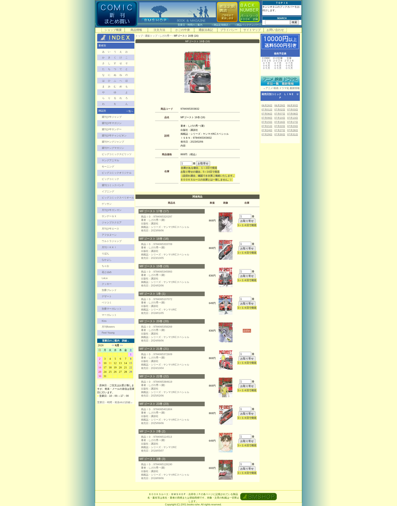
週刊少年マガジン (112, 123)
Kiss (104, 321)
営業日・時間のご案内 (194, 24)
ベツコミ (107, 302)
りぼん (105, 253)
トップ (139, 35)
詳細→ (125, 340)
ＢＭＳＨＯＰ (178, 494)
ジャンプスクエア (112, 222)
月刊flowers (108, 326)
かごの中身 (182, 29)
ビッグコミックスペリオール (118, 197)
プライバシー (229, 29)
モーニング (108, 166)
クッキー (107, 283)
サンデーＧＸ (109, 216)
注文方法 (159, 29)
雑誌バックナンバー (248, 24)
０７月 (266, 63)
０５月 (266, 68)
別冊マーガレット (112, 308)
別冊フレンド (109, 290)
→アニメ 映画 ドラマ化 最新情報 (280, 88)
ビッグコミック (110, 179)
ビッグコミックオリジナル (117, 172)
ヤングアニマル (110, 160)
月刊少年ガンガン (112, 210)
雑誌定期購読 (221, 24)
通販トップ (151, 35)
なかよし (107, 259)
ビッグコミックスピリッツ (117, 154)
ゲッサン (107, 203)
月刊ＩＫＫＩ (109, 247)
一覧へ (129, 111)
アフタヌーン (109, 234)
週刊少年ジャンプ (112, 116)
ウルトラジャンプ (112, 241)
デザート (107, 296)
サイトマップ (252, 29)
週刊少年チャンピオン (114, 135)
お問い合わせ (275, 29)
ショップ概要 (113, 29)
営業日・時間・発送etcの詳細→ (115, 402)
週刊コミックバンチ (113, 185)
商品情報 (136, 29)
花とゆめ (107, 272)
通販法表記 (205, 29)
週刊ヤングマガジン (113, 148)
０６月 (266, 65)
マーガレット (109, 315)
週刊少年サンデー (112, 129)
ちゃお (105, 265)
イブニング (108, 191)
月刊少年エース (110, 228)
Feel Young (108, 332)
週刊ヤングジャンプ (113, 141)
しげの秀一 (165, 35)
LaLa (105, 278)
